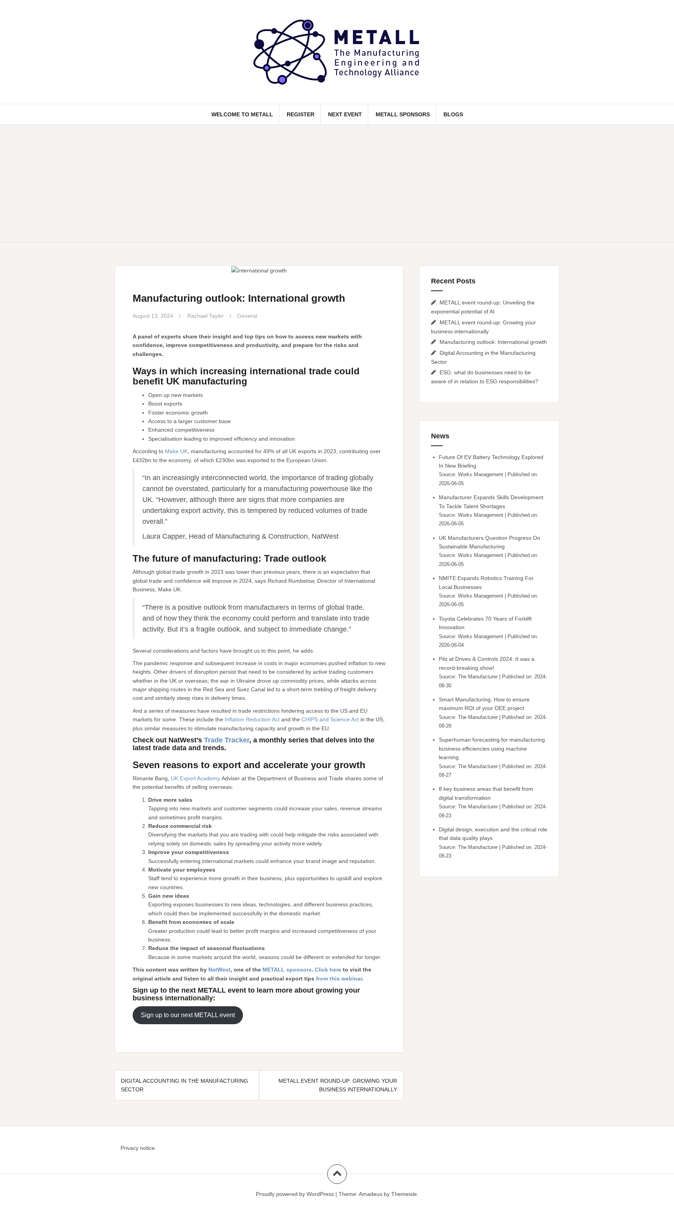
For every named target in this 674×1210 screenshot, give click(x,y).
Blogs (453, 114)
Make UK (176, 451)
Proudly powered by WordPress (295, 1194)
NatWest (219, 969)
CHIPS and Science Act (330, 719)
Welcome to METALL (242, 114)
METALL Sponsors (403, 114)
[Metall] (337, 51)
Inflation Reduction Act (252, 719)
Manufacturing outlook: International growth (493, 342)
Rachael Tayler (205, 316)
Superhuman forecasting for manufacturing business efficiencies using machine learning (492, 748)
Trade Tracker (226, 740)
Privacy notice (138, 1148)
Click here (328, 969)
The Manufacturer (478, 677)
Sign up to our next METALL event (188, 1015)
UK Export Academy (195, 778)
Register (300, 114)
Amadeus (370, 1194)
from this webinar (339, 978)
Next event (345, 114)
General (247, 316)
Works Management (480, 474)
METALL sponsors (287, 969)
